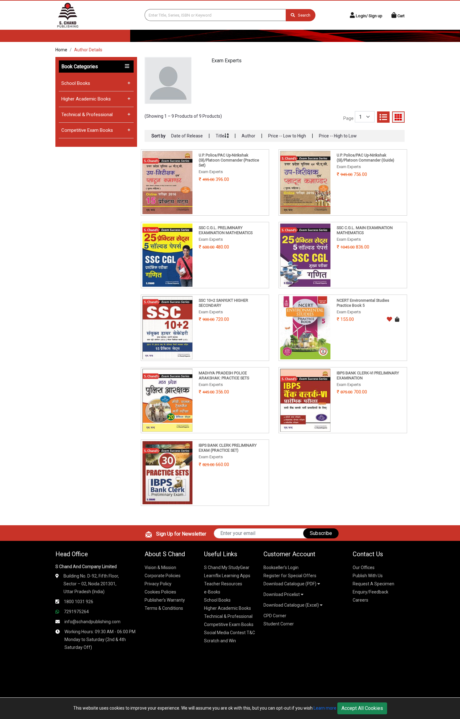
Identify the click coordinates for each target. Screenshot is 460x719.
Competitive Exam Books (87, 130)
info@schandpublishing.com (92, 621)
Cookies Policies (160, 591)
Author (248, 135)
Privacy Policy (158, 583)
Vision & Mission (160, 567)
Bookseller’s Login (281, 567)
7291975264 (76, 611)
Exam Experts (227, 61)
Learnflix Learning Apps (227, 575)
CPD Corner (274, 615)
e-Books (212, 591)
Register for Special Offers (289, 575)
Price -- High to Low (338, 135)
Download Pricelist (282, 594)
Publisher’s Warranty (165, 600)
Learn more (325, 708)
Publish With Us (368, 575)
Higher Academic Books (86, 99)
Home (61, 49)
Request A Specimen (373, 583)
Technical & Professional (87, 114)
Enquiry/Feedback (370, 591)
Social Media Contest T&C (229, 632)
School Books (75, 83)
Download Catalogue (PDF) (290, 583)
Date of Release (187, 135)
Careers (360, 600)
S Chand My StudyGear (226, 567)
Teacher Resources (223, 583)
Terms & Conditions (164, 608)
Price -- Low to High (287, 135)
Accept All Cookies (362, 708)
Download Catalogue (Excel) (291, 605)
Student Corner (278, 623)
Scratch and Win (220, 640)
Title (220, 135)
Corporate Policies (163, 575)
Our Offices (364, 567)
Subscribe (321, 533)
